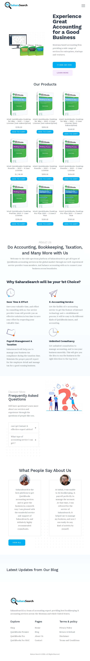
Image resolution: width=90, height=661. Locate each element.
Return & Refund (67, 632)
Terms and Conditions (69, 640)
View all (17, 543)
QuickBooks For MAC (20, 640)
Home (37, 627)
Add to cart (18, 132)
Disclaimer (64, 636)
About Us (39, 636)
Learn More (62, 73)
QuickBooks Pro (17, 636)
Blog (37, 632)
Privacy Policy (65, 627)
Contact (38, 640)
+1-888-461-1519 (64, 65)
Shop (12, 627)
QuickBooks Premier (19, 632)
